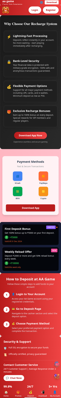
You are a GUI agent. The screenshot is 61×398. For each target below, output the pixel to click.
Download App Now (30, 135)
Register (51, 10)
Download (51, 2)
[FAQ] (57, 364)
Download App (30, 208)
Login (35, 10)
